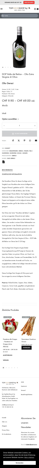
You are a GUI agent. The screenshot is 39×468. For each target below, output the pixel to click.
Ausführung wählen (7, 357)
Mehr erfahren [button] (29, 457)
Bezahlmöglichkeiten (26, 394)
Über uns (4, 422)
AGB (22, 382)
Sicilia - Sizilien (22, 153)
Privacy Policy (5, 430)
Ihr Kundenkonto (6, 434)
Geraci (21, 151)
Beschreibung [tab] (7, 170)
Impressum (24, 386)
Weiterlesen (26, 347)
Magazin (4, 426)
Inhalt (4, 113)
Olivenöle (13, 153)
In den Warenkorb (21, 133)
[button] (28, 2)
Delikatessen (13, 151)
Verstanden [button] (19, 463)
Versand (23, 390)
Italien (26, 151)
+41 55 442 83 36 (7, 407)
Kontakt (4, 417)
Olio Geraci (11, 158)
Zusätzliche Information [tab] (12, 174)
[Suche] (19, 15)
